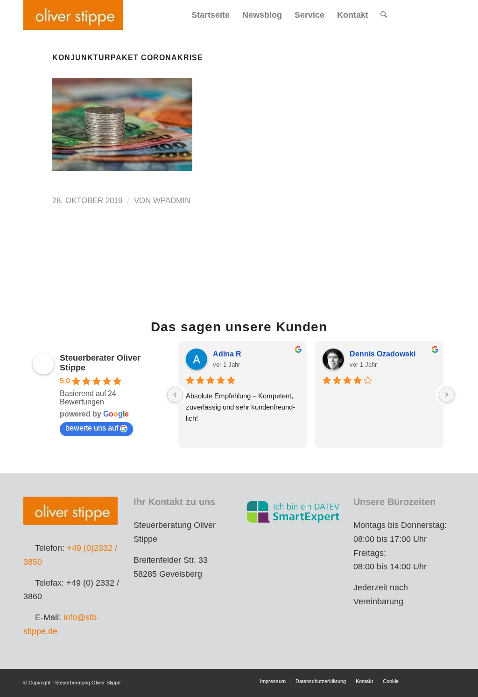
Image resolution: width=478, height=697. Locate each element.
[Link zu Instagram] (434, 14)
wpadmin (171, 200)
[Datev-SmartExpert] (293, 511)
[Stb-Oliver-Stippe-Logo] (73, 15)
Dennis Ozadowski (382, 354)
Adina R (227, 354)
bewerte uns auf (91, 428)
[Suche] (383, 15)
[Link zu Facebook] (420, 14)
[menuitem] (210, 15)
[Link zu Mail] (448, 14)
